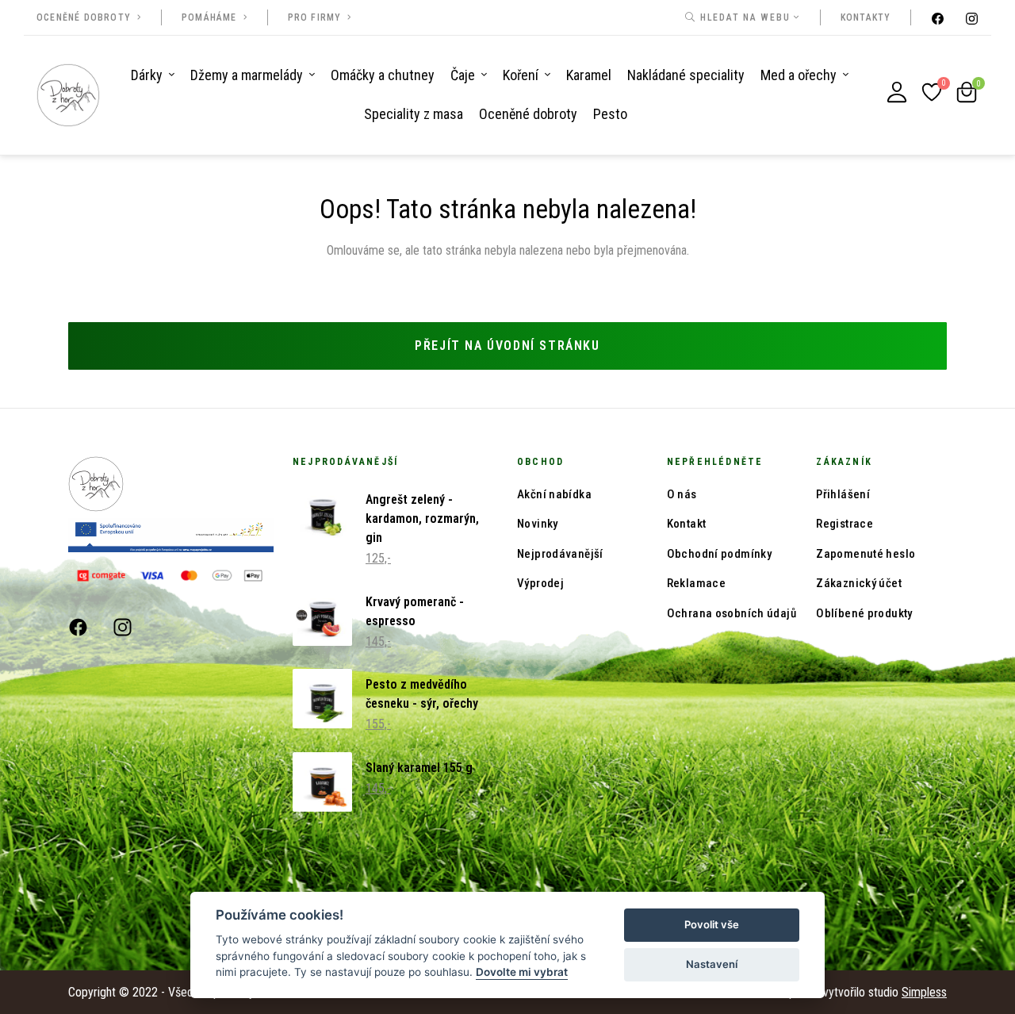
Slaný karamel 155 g (419, 767)
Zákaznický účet (859, 583)
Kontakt (687, 524)
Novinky (537, 524)
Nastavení (711, 964)
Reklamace (696, 583)
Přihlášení (843, 494)
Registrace (844, 524)
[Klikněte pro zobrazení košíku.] (967, 92)
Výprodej (540, 583)
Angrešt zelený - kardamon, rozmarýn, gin (422, 518)
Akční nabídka (554, 494)
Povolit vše (711, 924)
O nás (682, 494)
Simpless (924, 992)
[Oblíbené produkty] (932, 92)
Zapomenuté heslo (865, 554)
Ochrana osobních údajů (731, 613)
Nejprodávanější (560, 554)
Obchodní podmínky (719, 554)
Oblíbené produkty (864, 613)
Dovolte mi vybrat (522, 972)
